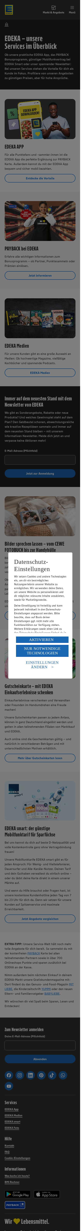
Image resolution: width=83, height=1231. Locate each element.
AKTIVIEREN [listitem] (41, 639)
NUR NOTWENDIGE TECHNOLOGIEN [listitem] (42, 650)
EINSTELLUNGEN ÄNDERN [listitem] (42, 664)
